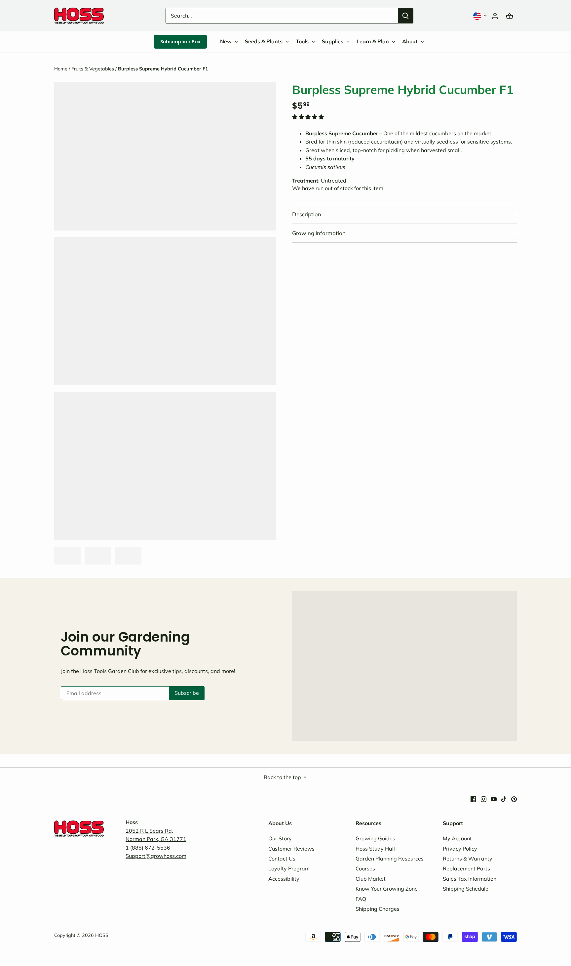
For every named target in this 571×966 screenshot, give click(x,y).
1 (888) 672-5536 (148, 847)
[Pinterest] (514, 798)
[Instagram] (483, 798)
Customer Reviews (291, 848)
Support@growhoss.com (156, 856)
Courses (365, 868)
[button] (480, 16)
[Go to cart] (510, 16)
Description (306, 214)
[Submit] (405, 15)
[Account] (495, 16)
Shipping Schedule (465, 888)
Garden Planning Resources (390, 858)
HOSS (101, 935)
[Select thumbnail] (67, 555)
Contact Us (281, 858)
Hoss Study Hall (375, 848)
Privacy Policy (460, 848)
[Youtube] (494, 798)
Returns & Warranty (467, 858)
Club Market (371, 878)
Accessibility (283, 878)
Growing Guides (375, 838)
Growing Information (319, 233)
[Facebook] (473, 798)
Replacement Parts (466, 868)
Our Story (280, 838)
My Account (457, 838)
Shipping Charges (378, 908)
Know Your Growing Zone (387, 888)
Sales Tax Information (469, 878)
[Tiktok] (504, 798)
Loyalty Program (289, 868)
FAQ (361, 899)
